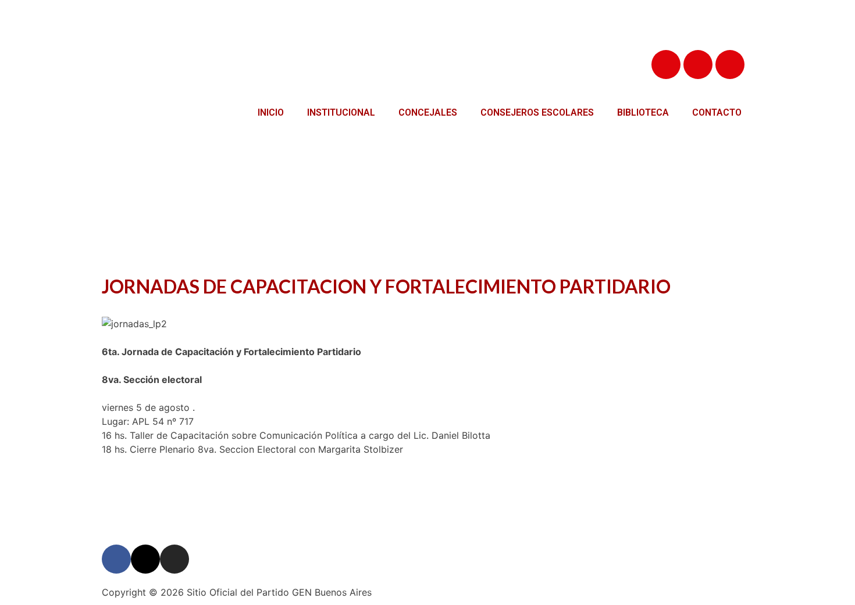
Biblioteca (643, 112)
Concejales (427, 112)
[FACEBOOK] (666, 64)
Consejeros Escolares (537, 112)
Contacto (717, 112)
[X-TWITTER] (697, 64)
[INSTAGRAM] (729, 64)
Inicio (271, 112)
